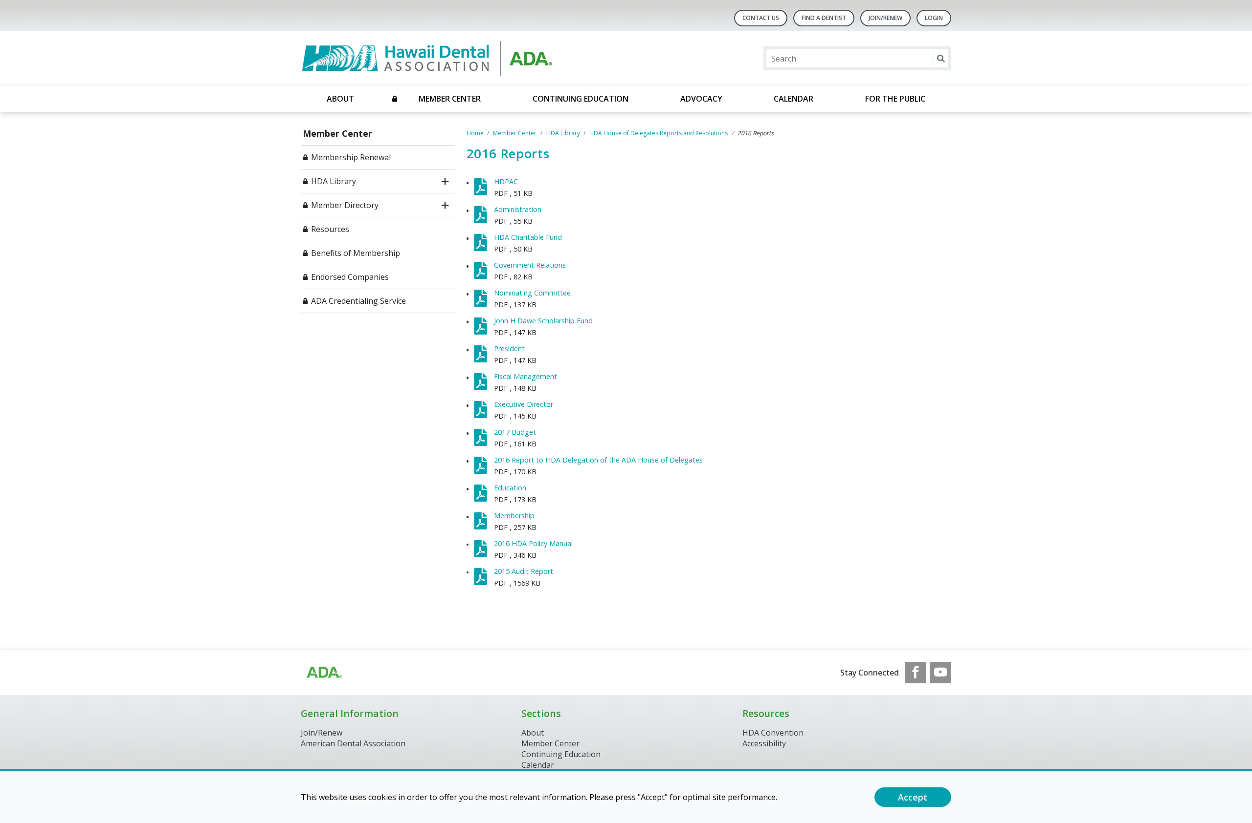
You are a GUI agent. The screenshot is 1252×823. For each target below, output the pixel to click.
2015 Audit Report (523, 571)
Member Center (450, 98)
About (340, 98)
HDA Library (333, 181)
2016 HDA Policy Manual (533, 543)
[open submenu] (445, 181)
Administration (517, 209)
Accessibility (764, 743)
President (509, 348)
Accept (912, 797)
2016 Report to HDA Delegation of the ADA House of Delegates (598, 459)
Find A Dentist (824, 18)
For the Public (895, 98)
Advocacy (701, 98)
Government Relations (530, 265)
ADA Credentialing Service (358, 300)
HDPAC (506, 181)
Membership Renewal (351, 157)
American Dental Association (353, 743)
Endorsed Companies (350, 277)
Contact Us (760, 18)
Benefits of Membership (355, 253)
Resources (330, 229)
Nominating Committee (532, 292)
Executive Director (523, 404)
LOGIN (934, 18)
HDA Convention (773, 732)
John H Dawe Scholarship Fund (543, 320)
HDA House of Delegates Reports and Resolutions (658, 133)
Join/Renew (885, 18)
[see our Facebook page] (915, 672)
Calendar (793, 98)
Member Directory (345, 205)
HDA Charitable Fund (528, 237)
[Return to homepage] (427, 58)
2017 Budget (515, 432)
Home (475, 133)
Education (510, 487)
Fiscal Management (525, 376)
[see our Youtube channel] (940, 672)
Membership (514, 515)
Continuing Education (580, 98)
